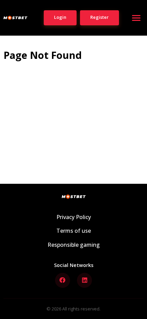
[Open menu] (136, 17)
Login (60, 17)
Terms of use (73, 230)
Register (99, 17)
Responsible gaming (74, 244)
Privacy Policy (73, 217)
